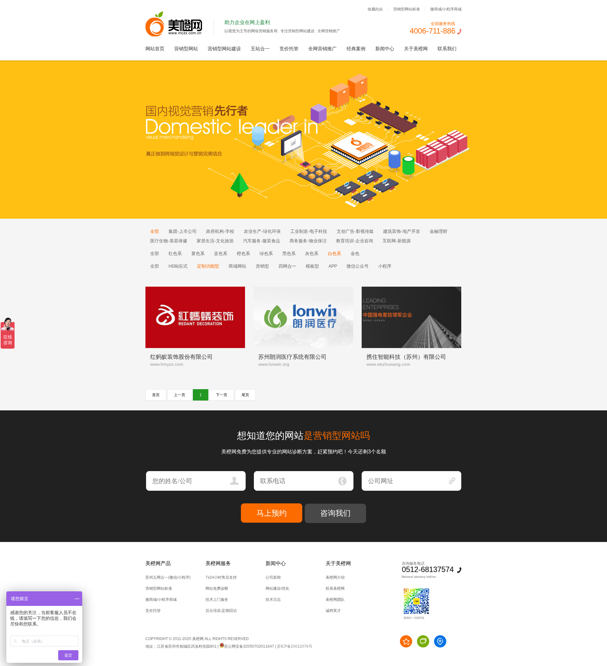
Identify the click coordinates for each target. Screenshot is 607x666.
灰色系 (311, 253)
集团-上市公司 (183, 231)
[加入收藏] (406, 641)
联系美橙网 (335, 588)
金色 (355, 253)
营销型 (262, 266)
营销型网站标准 (406, 9)
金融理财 (438, 231)
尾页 (245, 395)
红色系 (175, 253)
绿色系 (266, 253)
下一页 (221, 395)
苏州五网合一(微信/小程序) (168, 577)
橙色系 (243, 253)
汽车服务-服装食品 (261, 240)
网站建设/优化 (277, 588)
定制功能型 (208, 266)
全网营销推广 (322, 48)
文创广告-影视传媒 (355, 231)
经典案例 (355, 48)
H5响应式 (178, 266)
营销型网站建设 (224, 48)
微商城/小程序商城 (446, 9)
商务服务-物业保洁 (308, 240)
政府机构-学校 (220, 231)
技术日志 (273, 599)
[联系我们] (440, 641)
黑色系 (289, 253)
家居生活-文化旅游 (215, 240)
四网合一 (287, 266)
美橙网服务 (218, 563)
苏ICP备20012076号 (294, 646)
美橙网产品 (158, 563)
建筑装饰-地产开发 (401, 231)
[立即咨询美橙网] (423, 641)
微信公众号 (357, 266)
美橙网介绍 (335, 577)
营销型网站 (186, 48)
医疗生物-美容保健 (168, 240)
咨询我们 (335, 513)
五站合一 (260, 48)
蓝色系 (220, 253)
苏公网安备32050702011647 (249, 646)
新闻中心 (384, 48)
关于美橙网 (416, 48)
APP (332, 266)
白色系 (334, 253)
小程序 (384, 266)
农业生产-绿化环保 (262, 231)
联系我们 (447, 48)
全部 (154, 231)
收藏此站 (375, 9)
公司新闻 (273, 577)
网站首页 (154, 48)
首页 (156, 395)
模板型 (312, 266)
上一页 (179, 395)
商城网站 (237, 266)
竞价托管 (288, 48)
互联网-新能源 (397, 240)
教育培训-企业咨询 (354, 240)
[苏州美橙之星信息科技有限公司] (179, 35)
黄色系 (198, 253)
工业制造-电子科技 (308, 231)
